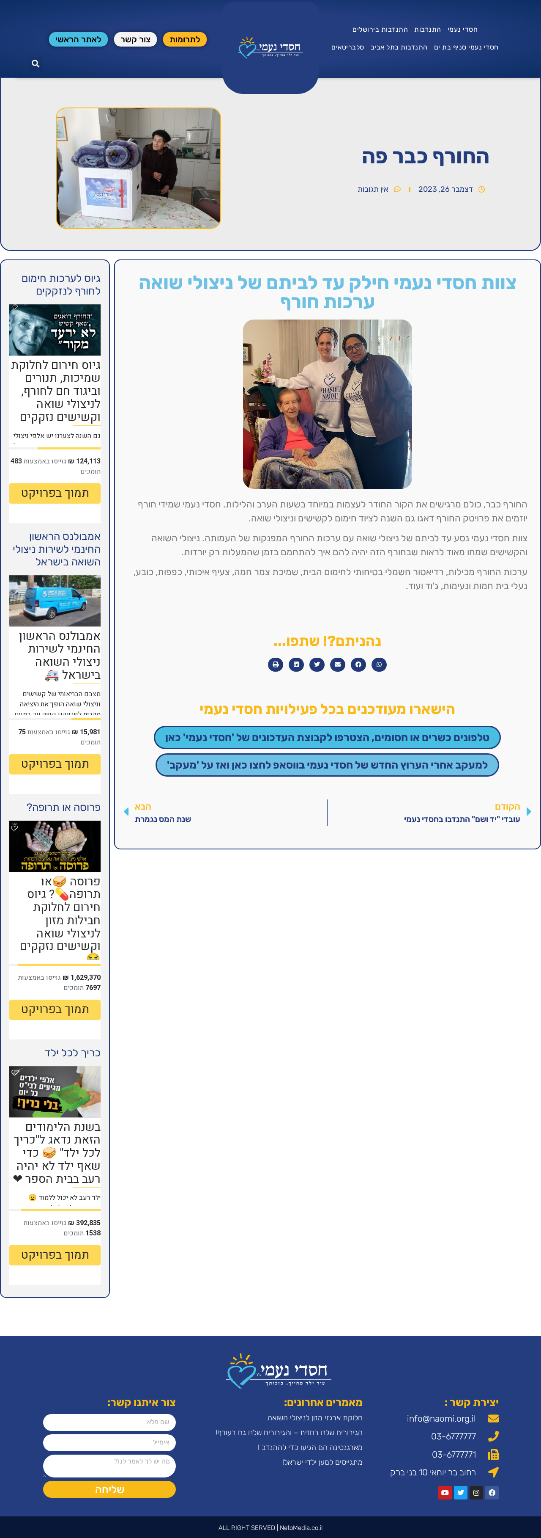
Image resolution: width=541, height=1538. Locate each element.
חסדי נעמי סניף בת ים (466, 47)
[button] (36, 64)
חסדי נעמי (463, 29)
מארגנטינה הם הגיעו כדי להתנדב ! (310, 1447)
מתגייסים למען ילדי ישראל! (322, 1462)
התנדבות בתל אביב (399, 47)
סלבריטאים (347, 47)
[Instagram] (476, 1492)
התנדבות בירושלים (380, 29)
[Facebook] (492, 1492)
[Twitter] (460, 1492)
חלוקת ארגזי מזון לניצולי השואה (315, 1417)
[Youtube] (445, 1492)
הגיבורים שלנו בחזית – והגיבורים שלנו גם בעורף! (289, 1432)
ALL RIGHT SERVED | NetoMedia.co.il (270, 1528)
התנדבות (427, 29)
